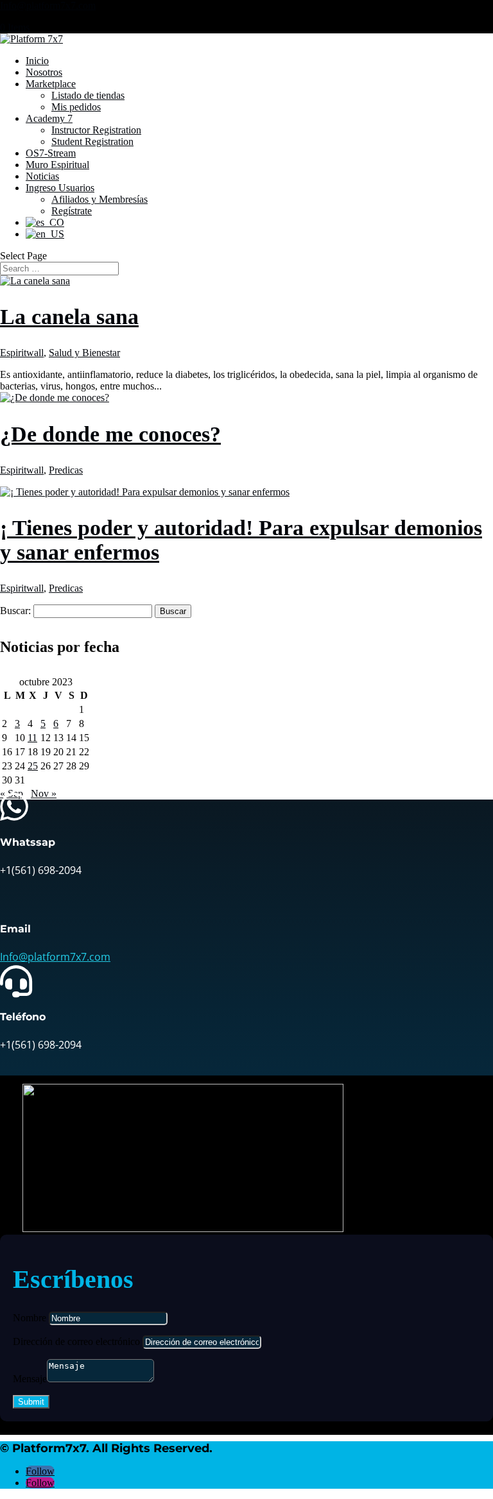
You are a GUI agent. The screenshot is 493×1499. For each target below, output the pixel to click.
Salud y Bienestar (84, 352)
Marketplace (51, 83)
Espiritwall (22, 352)
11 (32, 737)
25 (33, 765)
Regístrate (71, 210)
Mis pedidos (76, 106)
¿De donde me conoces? (110, 434)
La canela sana (69, 317)
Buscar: (15, 610)
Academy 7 (49, 118)
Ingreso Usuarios (60, 187)
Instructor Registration (96, 129)
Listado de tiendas (88, 95)
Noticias (42, 176)
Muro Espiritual (57, 164)
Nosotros (44, 72)
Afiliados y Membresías (99, 199)
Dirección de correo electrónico (76, 1341)
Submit (31, 1402)
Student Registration (92, 141)
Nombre (29, 1317)
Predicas (66, 470)
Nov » (43, 793)
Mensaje (30, 1378)
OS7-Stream (51, 153)
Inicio (37, 60)
